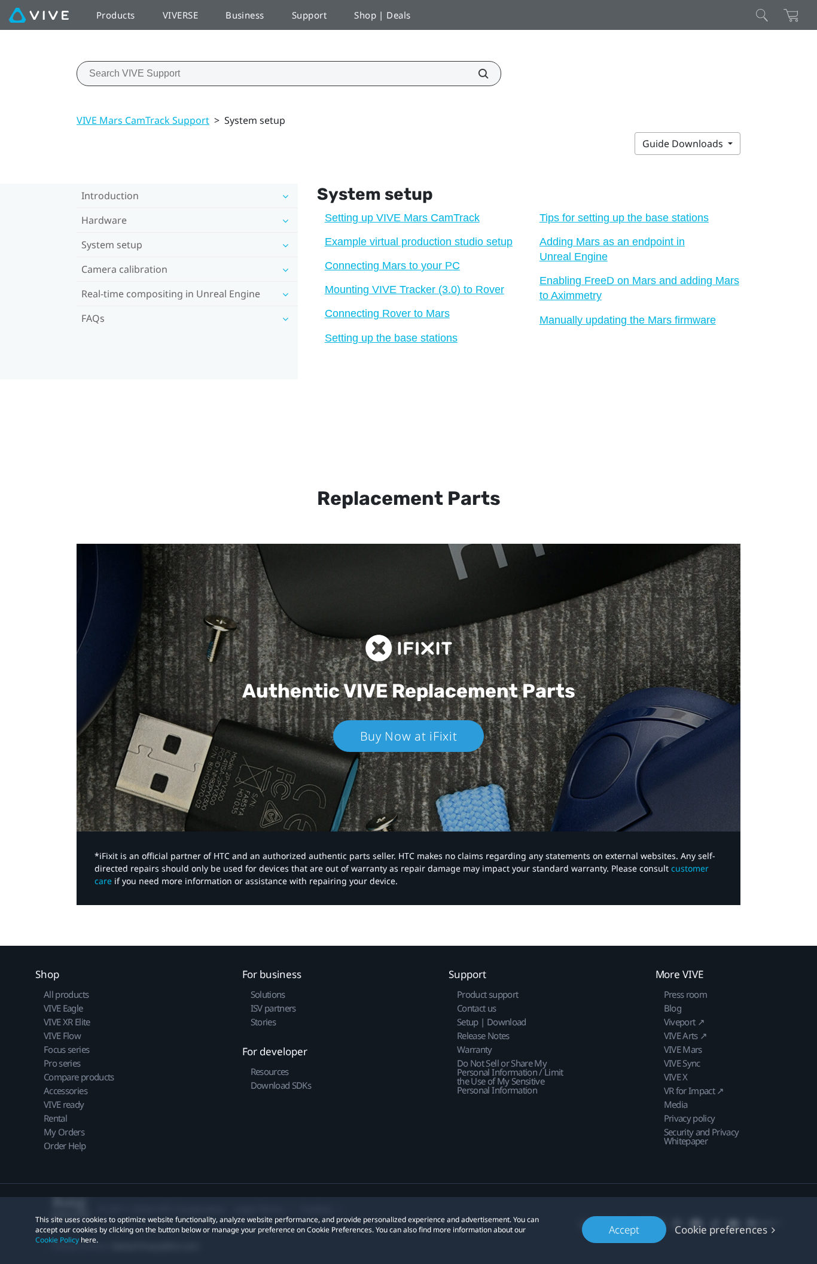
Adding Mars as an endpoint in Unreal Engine (612, 249)
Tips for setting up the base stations (624, 218)
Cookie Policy (57, 1240)
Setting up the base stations (391, 338)
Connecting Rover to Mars (387, 313)
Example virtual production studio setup (419, 242)
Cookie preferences (721, 1229)
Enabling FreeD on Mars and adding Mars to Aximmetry (639, 288)
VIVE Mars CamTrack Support (143, 120)
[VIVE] (39, 15)
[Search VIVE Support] (477, 74)
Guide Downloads (683, 143)
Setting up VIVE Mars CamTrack (402, 218)
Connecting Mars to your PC (392, 266)
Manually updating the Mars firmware (627, 320)
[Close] (762, 15)
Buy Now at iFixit (409, 736)
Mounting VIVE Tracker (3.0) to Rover (414, 290)
